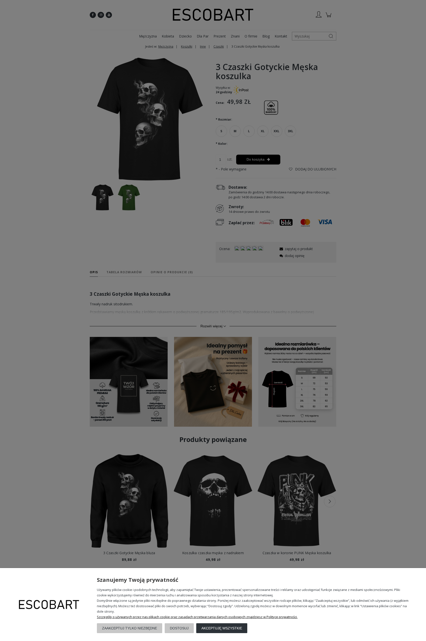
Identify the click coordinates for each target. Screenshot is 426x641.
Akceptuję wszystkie (221, 628)
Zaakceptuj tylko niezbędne (129, 628)
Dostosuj (179, 628)
